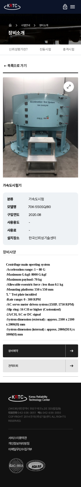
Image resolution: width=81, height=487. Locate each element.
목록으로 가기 (14, 66)
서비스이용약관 (17, 438)
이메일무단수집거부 (20, 449)
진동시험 (45, 49)
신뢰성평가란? (18, 49)
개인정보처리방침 (18, 443)
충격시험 (68, 49)
